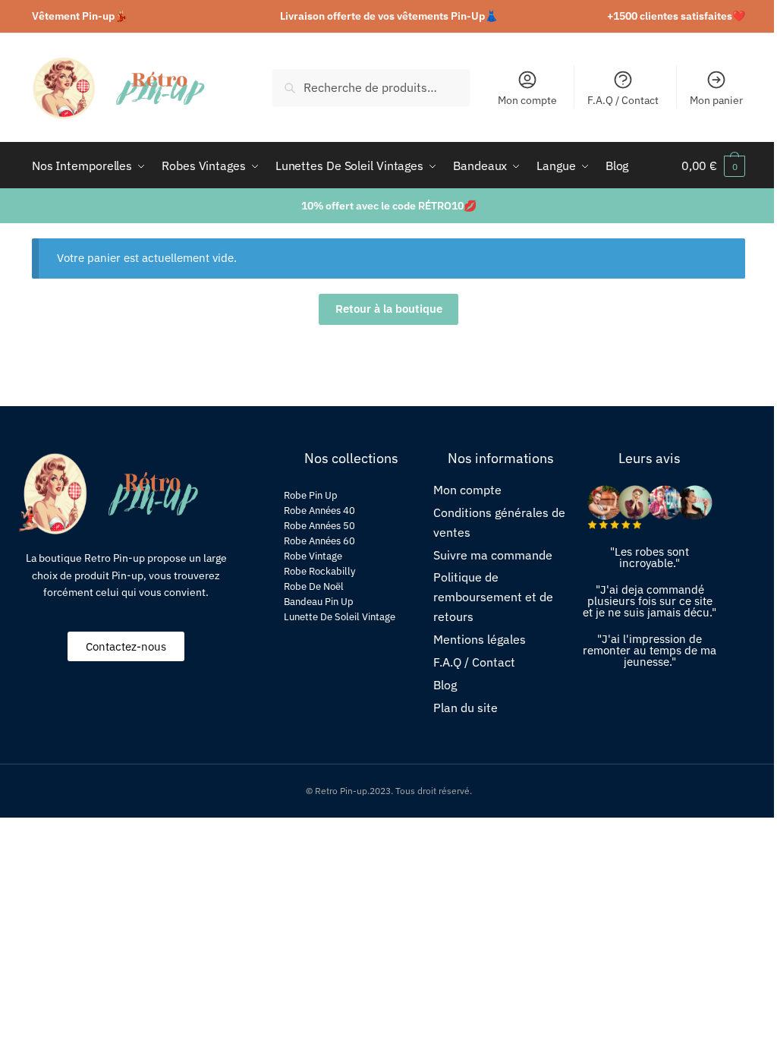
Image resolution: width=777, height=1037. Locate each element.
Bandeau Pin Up (319, 601)
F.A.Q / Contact (623, 100)
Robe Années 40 (319, 510)
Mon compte (527, 100)
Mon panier (716, 100)
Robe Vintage (313, 556)
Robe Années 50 (319, 525)
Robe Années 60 (319, 540)
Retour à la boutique (388, 308)
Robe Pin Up (311, 495)
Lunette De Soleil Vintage (339, 616)
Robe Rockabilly (319, 571)
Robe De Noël (314, 586)
